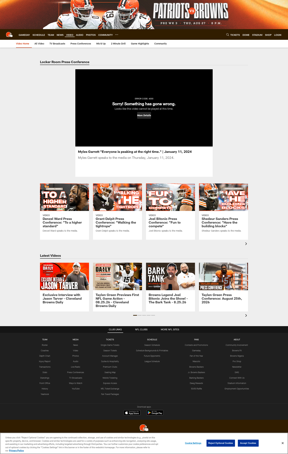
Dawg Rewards (196, 383)
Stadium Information (237, 383)
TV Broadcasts (75, 378)
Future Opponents (152, 356)
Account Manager (110, 356)
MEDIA (75, 339)
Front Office (45, 383)
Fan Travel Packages (110, 394)
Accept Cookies (248, 443)
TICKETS (110, 339)
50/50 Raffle (196, 388)
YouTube (76, 388)
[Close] (282, 443)
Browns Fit (237, 350)
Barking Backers (196, 378)
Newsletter (237, 367)
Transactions (44, 367)
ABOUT (237, 339)
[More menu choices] (116, 34)
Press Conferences (75, 372)
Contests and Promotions (196, 345)
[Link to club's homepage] (9, 34)
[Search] (227, 34)
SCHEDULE (152, 339)
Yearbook (45, 394)
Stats (44, 372)
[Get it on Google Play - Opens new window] (155, 414)
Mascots (196, 361)
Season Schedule (152, 345)
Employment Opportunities (237, 388)
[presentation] (246, 244)
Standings (44, 378)
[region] (144, 443)
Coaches (45, 350)
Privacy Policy (16, 450)
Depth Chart (44, 356)
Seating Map (110, 372)
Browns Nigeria (237, 356)
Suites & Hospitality (110, 361)
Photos (75, 356)
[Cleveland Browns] (144, 428)
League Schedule (152, 361)
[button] (144, 115)
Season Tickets (110, 350)
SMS (237, 372)
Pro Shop (237, 361)
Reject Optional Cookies (220, 443)
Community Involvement (237, 345)
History (45, 388)
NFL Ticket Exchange (110, 388)
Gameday (196, 350)
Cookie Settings (193, 443)
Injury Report (44, 361)
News (75, 345)
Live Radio (75, 367)
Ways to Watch (75, 383)
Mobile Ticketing (110, 378)
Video (75, 350)
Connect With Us (236, 378)
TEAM (44, 339)
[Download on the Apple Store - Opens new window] (132, 413)
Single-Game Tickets (110, 345)
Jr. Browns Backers (196, 372)
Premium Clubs (110, 367)
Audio (75, 361)
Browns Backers (196, 367)
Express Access (110, 383)
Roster (45, 345)
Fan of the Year (196, 356)
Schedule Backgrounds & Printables (152, 350)
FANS (196, 339)
